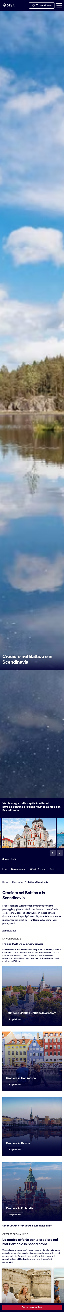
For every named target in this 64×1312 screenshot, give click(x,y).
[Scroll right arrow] (59, 869)
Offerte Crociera (37, 869)
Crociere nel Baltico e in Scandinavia (27, 659)
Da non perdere (18, 869)
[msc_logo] (8, 5)
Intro (4, 869)
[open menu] (59, 5)
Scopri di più (9, 859)
